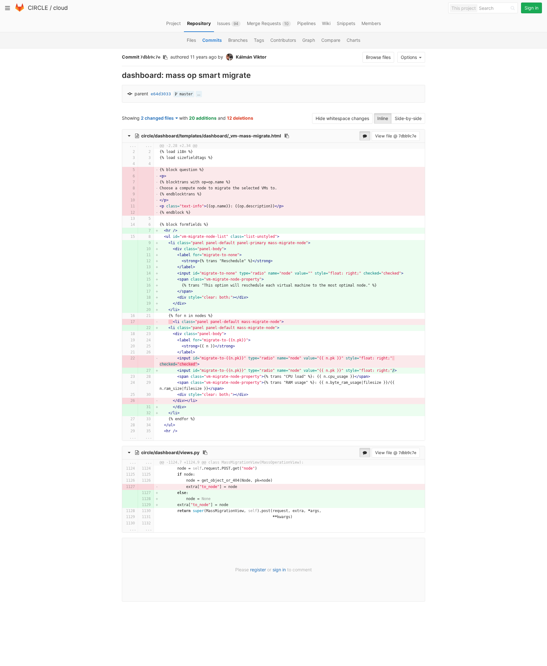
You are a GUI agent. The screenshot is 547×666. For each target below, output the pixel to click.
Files (191, 40)
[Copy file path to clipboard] (287, 136)
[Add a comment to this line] (122, 151)
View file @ (395, 135)
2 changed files (157, 118)
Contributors (283, 40)
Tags (259, 40)
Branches (238, 40)
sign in (279, 569)
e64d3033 (161, 94)
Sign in (531, 7)
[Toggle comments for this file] (364, 136)
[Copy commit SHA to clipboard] (165, 57)
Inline (382, 118)
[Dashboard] (19, 10)
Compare (330, 40)
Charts (353, 40)
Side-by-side (408, 118)
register (258, 569)
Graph (308, 40)
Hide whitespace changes (342, 118)
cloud (60, 7)
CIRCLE (38, 7)
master (185, 94)
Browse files (378, 57)
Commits (212, 40)
